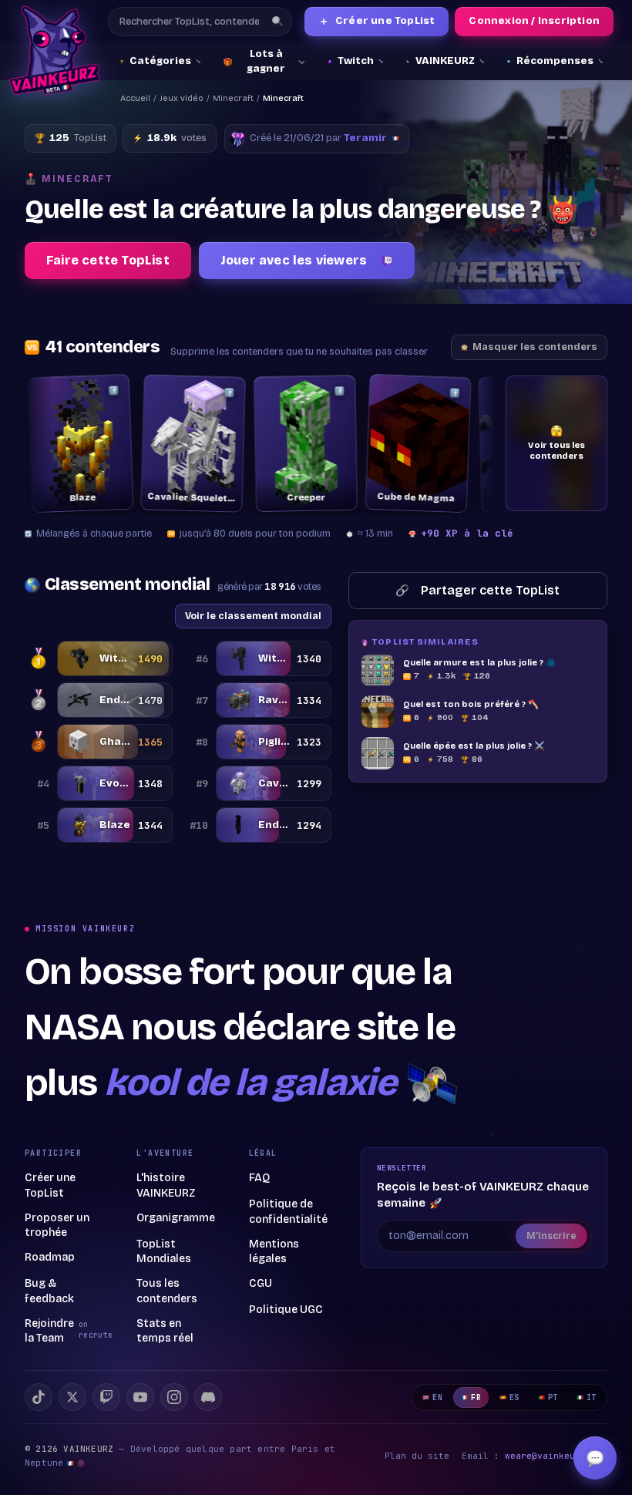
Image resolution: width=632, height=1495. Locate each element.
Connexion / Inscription (534, 21)
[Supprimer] (113, 390)
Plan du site (417, 1455)
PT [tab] (553, 1397)
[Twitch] (106, 1397)
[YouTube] (140, 1397)
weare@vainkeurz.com (556, 1455)
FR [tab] (476, 1397)
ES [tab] (514, 1397)
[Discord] (208, 1397)
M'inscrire (551, 1236)
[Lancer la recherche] (277, 21)
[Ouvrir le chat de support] (595, 1458)
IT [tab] (592, 1397)
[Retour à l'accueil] (54, 50)
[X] (72, 1397)
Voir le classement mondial (253, 615)
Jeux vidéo (181, 98)
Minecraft (233, 98)
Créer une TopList (376, 21)
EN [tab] (437, 1397)
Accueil (135, 98)
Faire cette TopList (108, 260)
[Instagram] (174, 1397)
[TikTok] (38, 1397)
